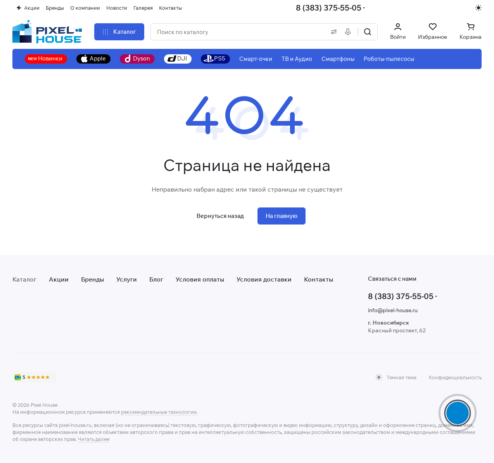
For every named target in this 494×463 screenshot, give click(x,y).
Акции (59, 279)
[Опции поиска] (332, 32)
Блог (156, 279)
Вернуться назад (220, 215)
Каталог (24, 279)
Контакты (318, 279)
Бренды (92, 279)
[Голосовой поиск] (349, 32)
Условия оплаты (200, 279)
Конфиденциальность (455, 377)
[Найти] (367, 32)
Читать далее (93, 439)
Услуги (126, 279)
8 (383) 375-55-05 (328, 7)
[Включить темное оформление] (478, 8)
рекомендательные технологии (159, 412)
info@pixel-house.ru (393, 310)
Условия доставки (264, 279)
